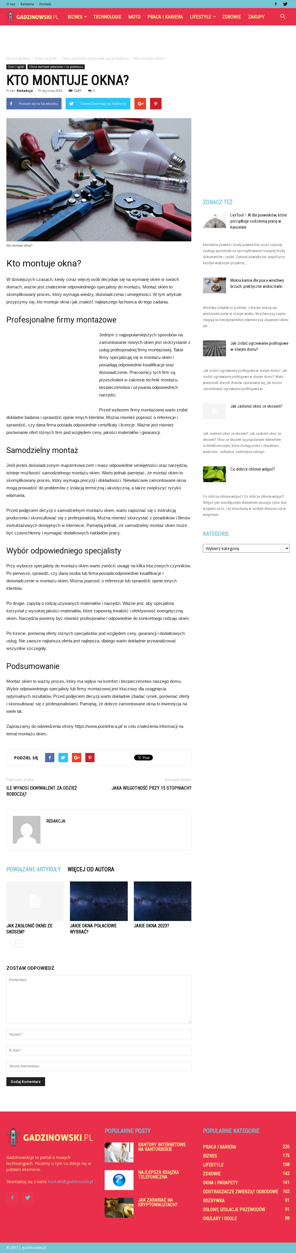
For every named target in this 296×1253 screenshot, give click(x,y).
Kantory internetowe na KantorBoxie (162, 1147)
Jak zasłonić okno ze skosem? (256, 406)
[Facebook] (275, 4)
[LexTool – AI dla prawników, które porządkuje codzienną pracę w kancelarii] (214, 220)
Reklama (27, 4)
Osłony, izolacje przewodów (234, 1209)
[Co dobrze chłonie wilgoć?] (214, 474)
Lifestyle (200, 17)
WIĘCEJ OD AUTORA (91, 869)
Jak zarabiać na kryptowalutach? (157, 1202)
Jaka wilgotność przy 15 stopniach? (151, 788)
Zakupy (256, 17)
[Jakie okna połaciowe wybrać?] (98, 901)
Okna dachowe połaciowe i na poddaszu (56, 67)
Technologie (107, 17)
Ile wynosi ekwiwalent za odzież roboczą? (41, 791)
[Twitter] (285, 4)
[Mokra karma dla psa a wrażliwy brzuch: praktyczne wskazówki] (214, 285)
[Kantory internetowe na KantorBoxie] (119, 1152)
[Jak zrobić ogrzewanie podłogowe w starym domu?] (214, 348)
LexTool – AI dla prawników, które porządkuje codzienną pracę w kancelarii (258, 221)
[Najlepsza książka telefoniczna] (119, 1180)
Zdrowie (231, 17)
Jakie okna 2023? (151, 925)
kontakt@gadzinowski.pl (70, 1181)
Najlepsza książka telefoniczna (158, 1175)
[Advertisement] (148, 41)
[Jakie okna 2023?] (162, 901)
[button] (283, 17)
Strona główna (18, 58)
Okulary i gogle (220, 1218)
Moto (134, 17)
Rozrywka (214, 1200)
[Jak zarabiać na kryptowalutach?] (119, 1208)
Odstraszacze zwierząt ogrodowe (240, 1191)
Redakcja (25, 90)
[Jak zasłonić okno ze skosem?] (35, 901)
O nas (10, 4)
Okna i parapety (220, 1182)
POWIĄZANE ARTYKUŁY (33, 869)
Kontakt (45, 4)
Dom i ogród (16, 67)
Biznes (75, 17)
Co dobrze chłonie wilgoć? (252, 469)
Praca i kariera (165, 17)
